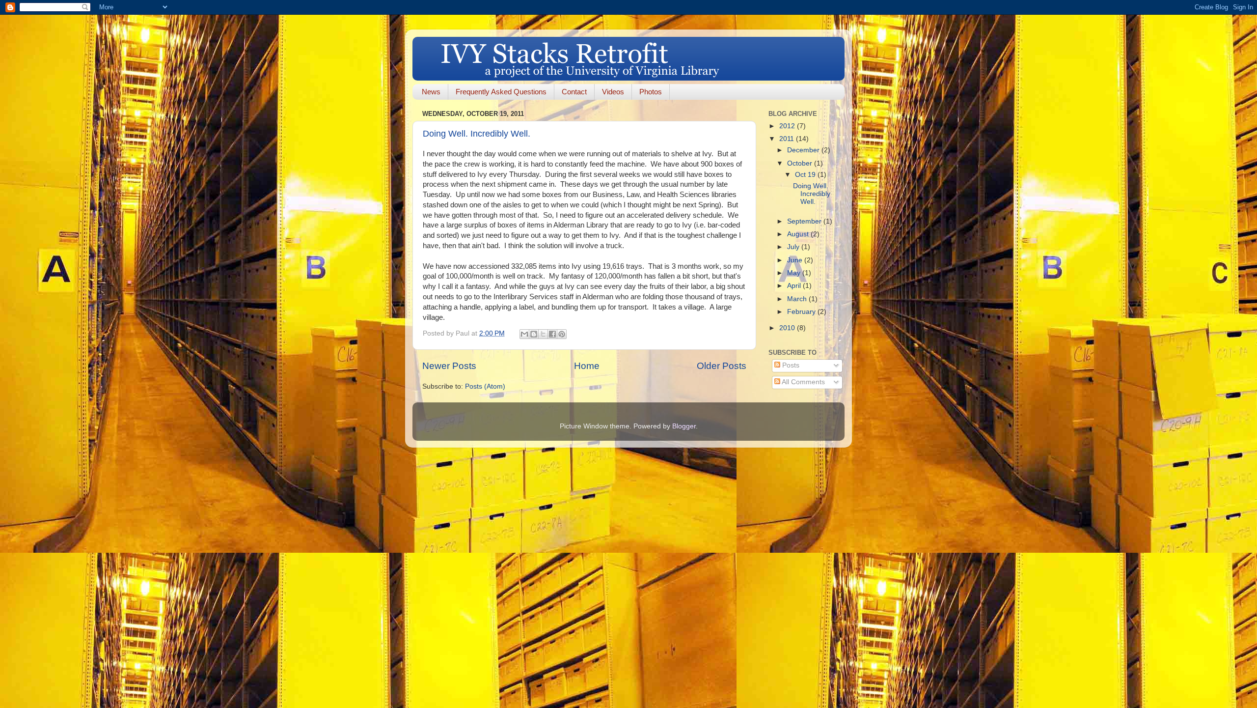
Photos (650, 91)
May (794, 273)
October (800, 163)
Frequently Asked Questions (501, 91)
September (805, 221)
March (798, 299)
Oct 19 (806, 174)
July (794, 247)
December (804, 150)
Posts (789, 365)
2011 (787, 138)
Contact (574, 91)
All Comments (802, 382)
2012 (788, 126)
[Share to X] (543, 334)
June (795, 260)
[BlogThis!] (534, 334)
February (802, 311)
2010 (788, 328)
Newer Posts (449, 366)
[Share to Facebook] (552, 334)
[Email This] (524, 334)
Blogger (684, 426)
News (431, 91)
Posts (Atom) (485, 386)
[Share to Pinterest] (562, 334)
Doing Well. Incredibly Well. (476, 134)
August (799, 234)
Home (587, 366)
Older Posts (721, 366)
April (795, 285)
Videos (613, 91)
